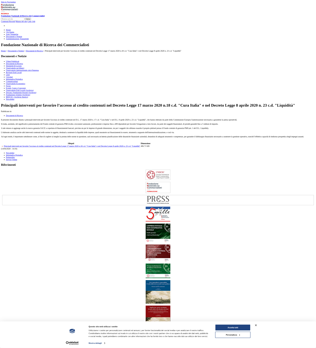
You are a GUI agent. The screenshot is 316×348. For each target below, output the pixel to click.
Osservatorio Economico (15, 84)
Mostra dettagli (95, 343)
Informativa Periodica (14, 79)
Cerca (28, 19)
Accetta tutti (233, 327)
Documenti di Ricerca (34, 51)
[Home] (13, 14)
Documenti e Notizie (16, 51)
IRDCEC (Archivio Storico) (17, 97)
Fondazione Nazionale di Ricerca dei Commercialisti (23, 16)
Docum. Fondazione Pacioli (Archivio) (21, 93)
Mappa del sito (21, 21)
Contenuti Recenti (8, 21)
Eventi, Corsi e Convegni (16, 88)
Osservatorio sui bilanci (15, 68)
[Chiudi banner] (256, 325)
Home (3, 51)
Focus (8, 86)
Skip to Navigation (8, 2)
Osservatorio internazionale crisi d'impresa (22, 70)
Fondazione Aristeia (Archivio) (18, 95)
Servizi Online (11, 160)
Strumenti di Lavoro (14, 66)
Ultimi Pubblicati (12, 61)
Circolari (9, 77)
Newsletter (10, 99)
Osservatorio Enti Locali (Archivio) (20, 90)
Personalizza (231, 335)
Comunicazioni (12, 81)
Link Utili (31, 21)
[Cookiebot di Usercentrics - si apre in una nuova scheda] (72, 343)
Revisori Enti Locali (14, 72)
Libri (8, 75)
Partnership (10, 157)
